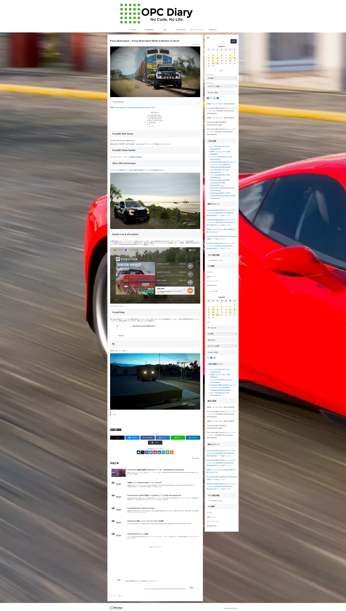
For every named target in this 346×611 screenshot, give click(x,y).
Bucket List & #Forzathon (156, 120)
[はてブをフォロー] (151, 452)
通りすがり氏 (211, 232)
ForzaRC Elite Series (155, 115)
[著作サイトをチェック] (138, 452)
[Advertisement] (155, 561)
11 (217, 58)
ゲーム (119, 429)
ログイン (210, 272)
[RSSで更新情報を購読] (172, 452)
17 (213, 60)
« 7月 (221, 70)
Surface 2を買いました (217, 185)
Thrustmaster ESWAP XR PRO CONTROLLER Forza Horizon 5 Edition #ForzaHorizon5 (223, 195)
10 (213, 58)
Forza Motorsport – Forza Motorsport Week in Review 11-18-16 (135, 107)
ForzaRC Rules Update (155, 117)
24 (213, 63)
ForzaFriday (152, 122)
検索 (208, 37)
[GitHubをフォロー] (163, 452)
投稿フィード (211, 276)
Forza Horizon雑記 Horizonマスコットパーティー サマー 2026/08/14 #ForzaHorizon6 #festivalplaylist (221, 131)
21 (230, 60)
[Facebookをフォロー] (147, 452)
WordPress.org (211, 285)
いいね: (152, 126)
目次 (152, 112)
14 (230, 58)
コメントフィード (212, 281)
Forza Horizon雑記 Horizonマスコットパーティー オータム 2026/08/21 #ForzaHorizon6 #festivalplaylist (221, 110)
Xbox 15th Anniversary (155, 119)
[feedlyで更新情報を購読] (167, 452)
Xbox (113, 429)
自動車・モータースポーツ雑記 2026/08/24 (221, 104)
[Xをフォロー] (143, 452)
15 (234, 58)
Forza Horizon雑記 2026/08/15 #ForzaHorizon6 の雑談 (216, 123)
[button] (155, 443)
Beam (138, 144)
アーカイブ (210, 75)
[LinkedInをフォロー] (159, 452)
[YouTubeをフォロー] (155, 452)
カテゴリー (210, 83)
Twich (142, 144)
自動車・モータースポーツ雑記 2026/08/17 (221, 118)
